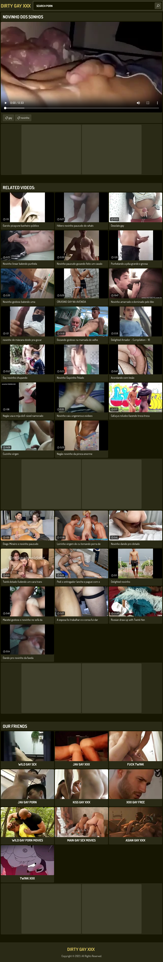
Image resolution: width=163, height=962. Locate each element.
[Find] (158, 5)
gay (10, 117)
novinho (25, 117)
